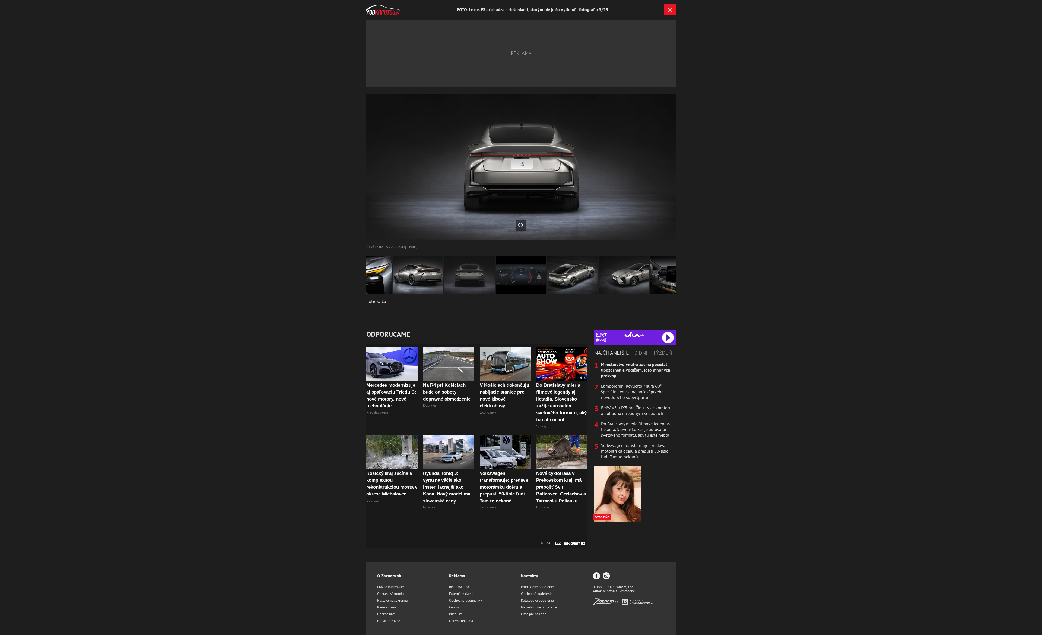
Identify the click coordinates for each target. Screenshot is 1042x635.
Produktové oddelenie (537, 587)
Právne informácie (390, 587)
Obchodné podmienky (465, 600)
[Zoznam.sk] (607, 603)
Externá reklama (461, 593)
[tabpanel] (635, 411)
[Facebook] (596, 576)
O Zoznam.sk (389, 575)
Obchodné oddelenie (536, 593)
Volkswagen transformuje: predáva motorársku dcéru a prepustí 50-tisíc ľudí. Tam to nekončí (634, 451)
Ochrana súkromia (390, 593)
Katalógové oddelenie (537, 600)
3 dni (640, 352)
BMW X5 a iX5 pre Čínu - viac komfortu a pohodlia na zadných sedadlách (637, 410)
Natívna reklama (461, 620)
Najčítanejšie (611, 352)
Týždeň (662, 352)
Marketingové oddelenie (539, 607)
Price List (455, 614)
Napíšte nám (386, 614)
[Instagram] (606, 576)
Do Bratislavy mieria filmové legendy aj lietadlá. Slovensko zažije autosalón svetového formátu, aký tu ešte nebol (637, 429)
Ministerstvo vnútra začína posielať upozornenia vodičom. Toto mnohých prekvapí (635, 370)
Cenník (454, 607)
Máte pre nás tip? (533, 614)
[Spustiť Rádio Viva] (634, 334)
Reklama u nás (459, 587)
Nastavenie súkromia (392, 600)
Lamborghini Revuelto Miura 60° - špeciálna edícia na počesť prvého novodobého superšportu (632, 391)
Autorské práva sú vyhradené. (614, 591)
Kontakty (529, 575)
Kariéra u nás (386, 607)
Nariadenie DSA (389, 620)
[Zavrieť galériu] (670, 9)
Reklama (457, 575)
